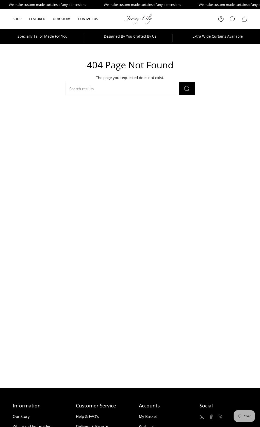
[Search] (187, 88)
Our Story (21, 416)
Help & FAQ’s (87, 416)
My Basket (148, 416)
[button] (17, 19)
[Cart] (244, 19)
